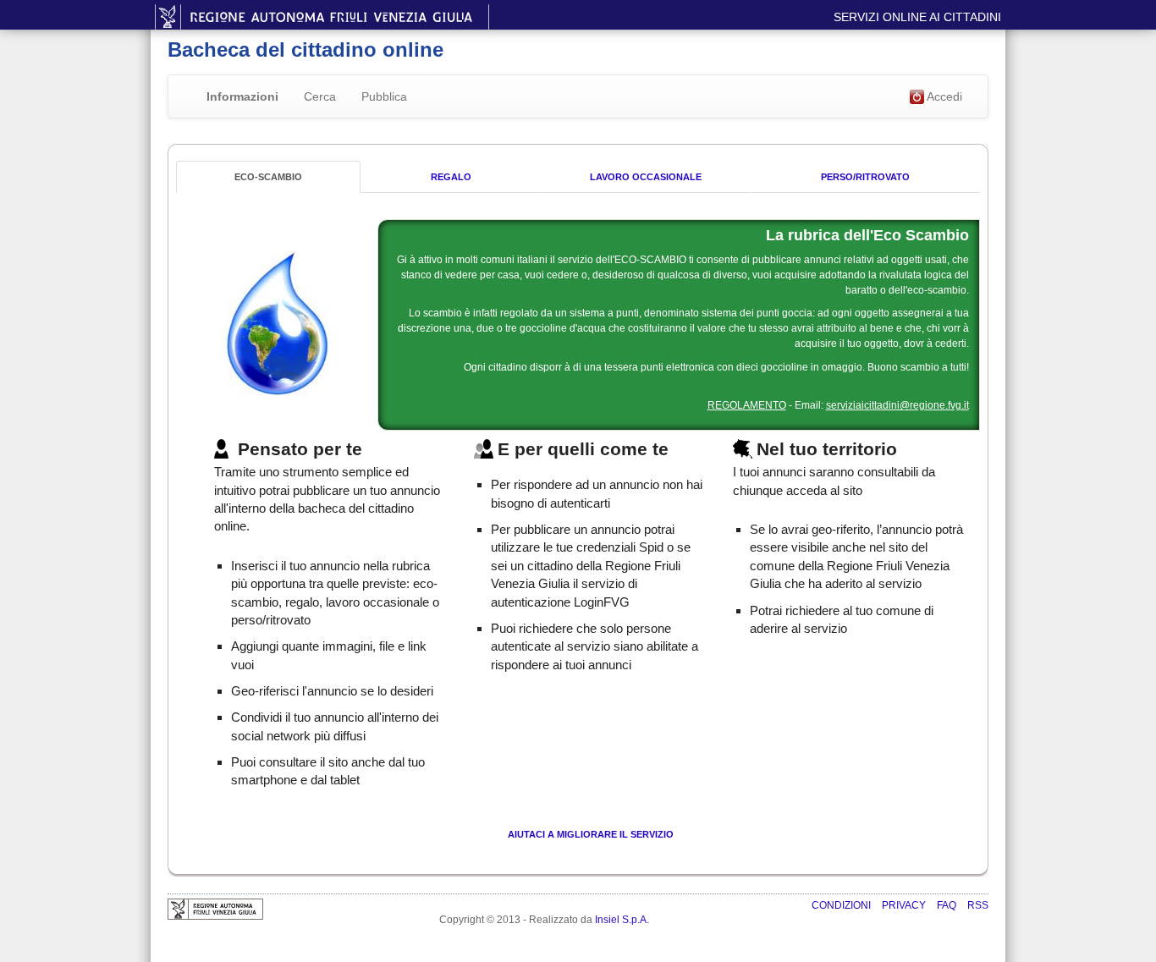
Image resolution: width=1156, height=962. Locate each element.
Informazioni (242, 96)
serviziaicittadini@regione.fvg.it (897, 405)
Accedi (943, 96)
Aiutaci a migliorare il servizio (591, 834)
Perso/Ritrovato (865, 177)
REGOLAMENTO (746, 405)
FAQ (948, 905)
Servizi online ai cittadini (917, 17)
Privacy (905, 905)
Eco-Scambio (268, 177)
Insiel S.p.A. (622, 920)
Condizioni (842, 905)
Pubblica (384, 96)
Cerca (320, 96)
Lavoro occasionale (646, 177)
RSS (977, 905)
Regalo (451, 177)
